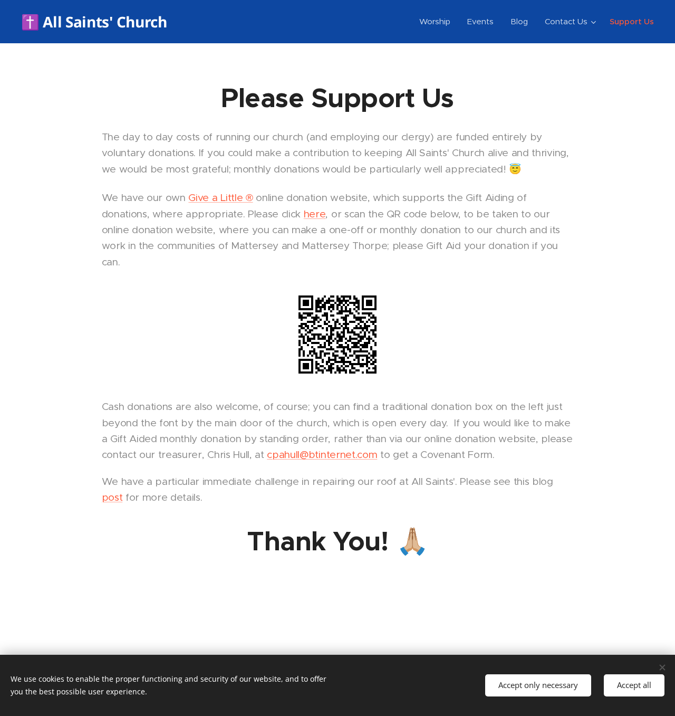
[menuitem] (438, 21)
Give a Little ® (220, 198)
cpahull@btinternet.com (322, 454)
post (112, 497)
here (315, 214)
